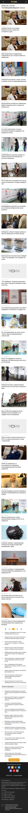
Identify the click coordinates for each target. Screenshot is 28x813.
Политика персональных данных (11, 804)
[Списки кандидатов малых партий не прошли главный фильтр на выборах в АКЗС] (14, 480)
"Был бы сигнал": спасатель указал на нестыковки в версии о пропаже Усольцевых (14, 733)
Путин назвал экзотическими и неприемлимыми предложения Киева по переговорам (15, 755)
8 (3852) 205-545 (6, 795)
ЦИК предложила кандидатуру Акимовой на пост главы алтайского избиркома (13, 55)
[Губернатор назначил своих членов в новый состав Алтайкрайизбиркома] (14, 69)
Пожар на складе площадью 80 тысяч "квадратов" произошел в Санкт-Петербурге (14, 748)
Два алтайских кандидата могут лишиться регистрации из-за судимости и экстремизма (12, 412)
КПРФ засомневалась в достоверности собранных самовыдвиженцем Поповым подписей (11, 466)
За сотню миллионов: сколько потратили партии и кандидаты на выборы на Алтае (12, 130)
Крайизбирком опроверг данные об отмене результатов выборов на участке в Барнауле (13, 156)
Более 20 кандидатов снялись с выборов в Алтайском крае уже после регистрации (13, 360)
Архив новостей (14, 760)
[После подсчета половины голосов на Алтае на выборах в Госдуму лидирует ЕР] (14, 170)
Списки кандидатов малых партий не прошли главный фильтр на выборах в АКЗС (13, 492)
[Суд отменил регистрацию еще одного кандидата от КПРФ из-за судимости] (14, 296)
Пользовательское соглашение (11, 805)
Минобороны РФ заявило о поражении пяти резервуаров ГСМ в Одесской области (15, 698)
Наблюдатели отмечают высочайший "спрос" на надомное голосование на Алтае (13, 257)
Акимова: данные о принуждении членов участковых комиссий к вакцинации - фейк (12, 544)
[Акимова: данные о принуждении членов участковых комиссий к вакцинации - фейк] (14, 532)
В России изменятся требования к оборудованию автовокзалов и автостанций (14, 676)
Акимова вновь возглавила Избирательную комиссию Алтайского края (10, 29)
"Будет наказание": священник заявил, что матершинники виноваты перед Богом (15, 660)
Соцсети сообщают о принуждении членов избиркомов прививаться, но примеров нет (13, 570)
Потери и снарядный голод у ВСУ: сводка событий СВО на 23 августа (15, 633)
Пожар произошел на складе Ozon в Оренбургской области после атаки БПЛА (15, 681)
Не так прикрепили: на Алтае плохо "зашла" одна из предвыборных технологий (13, 334)
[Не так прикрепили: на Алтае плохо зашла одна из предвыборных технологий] (14, 321)
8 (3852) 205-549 (6, 797)
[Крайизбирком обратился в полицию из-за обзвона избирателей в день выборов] (14, 195)
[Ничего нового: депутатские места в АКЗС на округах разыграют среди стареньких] (14, 426)
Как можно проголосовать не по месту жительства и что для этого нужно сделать (12, 597)
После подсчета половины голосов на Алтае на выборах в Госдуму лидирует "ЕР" (13, 182)
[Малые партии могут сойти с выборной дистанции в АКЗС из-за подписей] (14, 506)
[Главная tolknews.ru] (14, 2)
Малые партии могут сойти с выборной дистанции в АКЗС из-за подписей (12, 519)
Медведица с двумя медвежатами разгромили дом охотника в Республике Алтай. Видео (15, 723)
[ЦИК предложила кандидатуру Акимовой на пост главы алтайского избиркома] (14, 43)
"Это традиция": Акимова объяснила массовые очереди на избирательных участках (13, 283)
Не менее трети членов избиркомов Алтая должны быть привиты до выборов (13, 622)
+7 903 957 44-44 (6, 792)
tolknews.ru (7, 780)
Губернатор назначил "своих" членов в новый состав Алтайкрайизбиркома (13, 80)
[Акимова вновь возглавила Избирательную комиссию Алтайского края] (14, 17)
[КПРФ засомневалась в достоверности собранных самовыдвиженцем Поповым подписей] (14, 452)
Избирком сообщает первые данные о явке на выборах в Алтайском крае (13, 232)
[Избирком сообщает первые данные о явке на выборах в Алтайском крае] (14, 221)
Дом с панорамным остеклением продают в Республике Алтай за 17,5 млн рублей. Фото (15, 666)
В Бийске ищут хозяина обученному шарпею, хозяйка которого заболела (14, 648)
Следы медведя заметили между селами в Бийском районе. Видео (15, 743)
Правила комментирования (10, 807)
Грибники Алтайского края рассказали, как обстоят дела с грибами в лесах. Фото (15, 728)
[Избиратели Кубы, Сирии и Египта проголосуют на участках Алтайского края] (14, 374)
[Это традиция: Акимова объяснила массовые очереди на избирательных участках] (14, 271)
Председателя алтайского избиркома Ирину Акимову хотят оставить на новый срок (13, 105)
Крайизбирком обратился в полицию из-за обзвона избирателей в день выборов (13, 207)
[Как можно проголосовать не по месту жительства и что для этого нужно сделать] (14, 584)
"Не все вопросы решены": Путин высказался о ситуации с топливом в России (14, 643)
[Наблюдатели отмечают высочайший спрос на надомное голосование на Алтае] (14, 245)
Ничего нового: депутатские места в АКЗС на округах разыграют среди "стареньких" (13, 439)
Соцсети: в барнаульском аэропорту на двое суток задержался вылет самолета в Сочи (15, 710)
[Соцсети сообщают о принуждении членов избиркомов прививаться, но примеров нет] (14, 558)
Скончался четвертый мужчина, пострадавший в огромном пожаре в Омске (14, 704)
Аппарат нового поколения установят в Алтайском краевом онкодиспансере (15, 637)
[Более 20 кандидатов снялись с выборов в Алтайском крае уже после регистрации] (14, 347)
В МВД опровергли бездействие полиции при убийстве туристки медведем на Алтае (15, 654)
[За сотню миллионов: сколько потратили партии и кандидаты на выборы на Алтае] (14, 118)
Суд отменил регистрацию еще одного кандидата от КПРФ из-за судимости (14, 308)
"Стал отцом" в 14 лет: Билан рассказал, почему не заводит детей (15, 738)
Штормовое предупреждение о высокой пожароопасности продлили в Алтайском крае (16, 692)
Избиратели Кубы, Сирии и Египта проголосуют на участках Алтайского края (13, 386)
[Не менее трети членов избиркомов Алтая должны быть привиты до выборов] (14, 610)
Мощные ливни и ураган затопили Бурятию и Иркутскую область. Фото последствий (14, 717)
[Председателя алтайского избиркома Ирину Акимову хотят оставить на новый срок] (14, 93)
